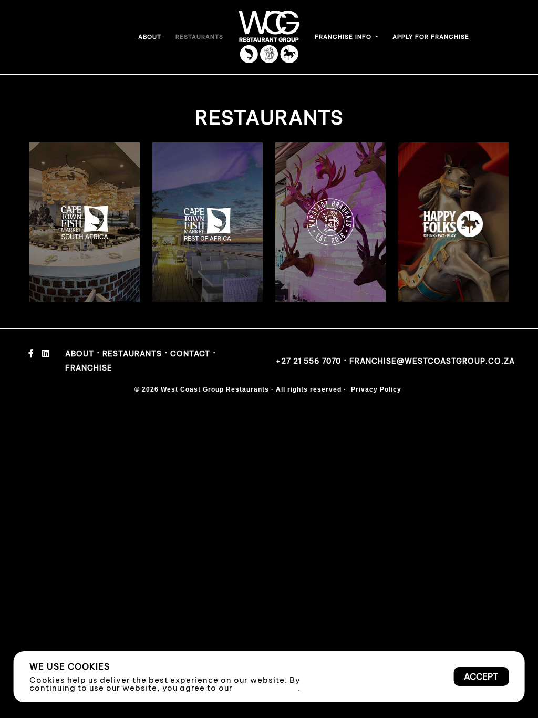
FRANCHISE (88, 368)
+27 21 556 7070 (308, 361)
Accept (481, 676)
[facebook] (31, 353)
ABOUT (149, 36)
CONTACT (190, 353)
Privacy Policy (266, 688)
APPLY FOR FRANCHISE (430, 36)
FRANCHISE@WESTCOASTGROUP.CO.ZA (432, 361)
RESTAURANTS (199, 36)
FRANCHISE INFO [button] (344, 36)
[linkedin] (46, 353)
